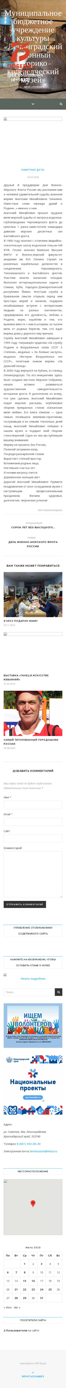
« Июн (8, 1307)
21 (16, 1289)
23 (33, 1289)
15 (24, 1281)
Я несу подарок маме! (21, 621)
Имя (7, 797)
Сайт (7, 831)
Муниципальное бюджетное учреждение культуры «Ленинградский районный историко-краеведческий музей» (33, 46)
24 (41, 1289)
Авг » (17, 1307)
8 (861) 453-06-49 (29, 1144)
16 (33, 1281)
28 (16, 1298)
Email (8, 814)
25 (50, 1289)
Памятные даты (33, 169)
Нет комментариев (50, 510)
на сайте (21, 1330)
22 (24, 1289)
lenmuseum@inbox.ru (43, 1151)
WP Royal (40, 1363)
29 (24, 1298)
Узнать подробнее (33, 978)
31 (41, 1298)
